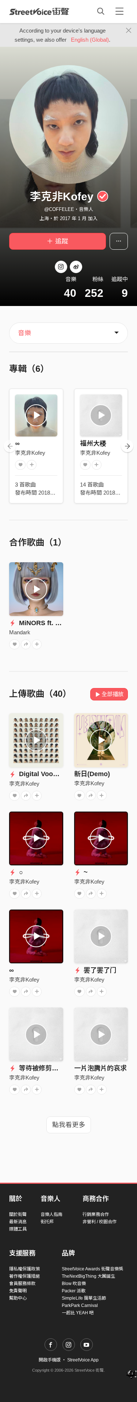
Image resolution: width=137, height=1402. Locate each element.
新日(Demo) (92, 774)
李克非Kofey (30, 453)
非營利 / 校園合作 (100, 1221)
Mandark (19, 632)
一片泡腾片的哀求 (100, 1068)
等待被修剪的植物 (44, 1068)
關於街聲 (18, 1214)
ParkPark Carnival (80, 1305)
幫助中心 (18, 1298)
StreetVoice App (83, 1360)
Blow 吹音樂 (74, 1283)
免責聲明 (18, 1290)
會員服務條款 (22, 1283)
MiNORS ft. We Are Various (60, 623)
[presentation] (10, 446)
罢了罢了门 (99, 970)
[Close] (129, 30)
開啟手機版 (50, 1360)
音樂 (24, 333)
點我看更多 (68, 1125)
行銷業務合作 (96, 1214)
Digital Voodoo (41, 774)
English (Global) (90, 40)
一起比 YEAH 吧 (78, 1312)
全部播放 (112, 694)
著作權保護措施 (24, 1276)
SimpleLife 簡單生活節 (84, 1298)
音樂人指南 (51, 1214)
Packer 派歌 (73, 1290)
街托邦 (47, 1221)
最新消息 (18, 1221)
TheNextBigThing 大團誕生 (88, 1276)
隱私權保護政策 (24, 1268)
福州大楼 (93, 443)
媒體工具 (18, 1229)
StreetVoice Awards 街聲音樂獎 (92, 1268)
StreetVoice (39, 11)
